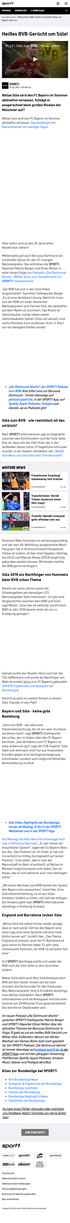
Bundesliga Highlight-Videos (28, 1096)
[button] (35, 59)
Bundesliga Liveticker (23, 1088)
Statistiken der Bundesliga (26, 1101)
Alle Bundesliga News (23, 1079)
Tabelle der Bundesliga (24, 1092)
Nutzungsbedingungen (14, 1188)
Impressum (8, 1173)
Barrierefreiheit (10, 1199)
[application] (35, 59)
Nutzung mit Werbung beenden (19, 1194)
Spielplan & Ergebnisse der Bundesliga (35, 1084)
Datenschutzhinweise (13, 1178)
